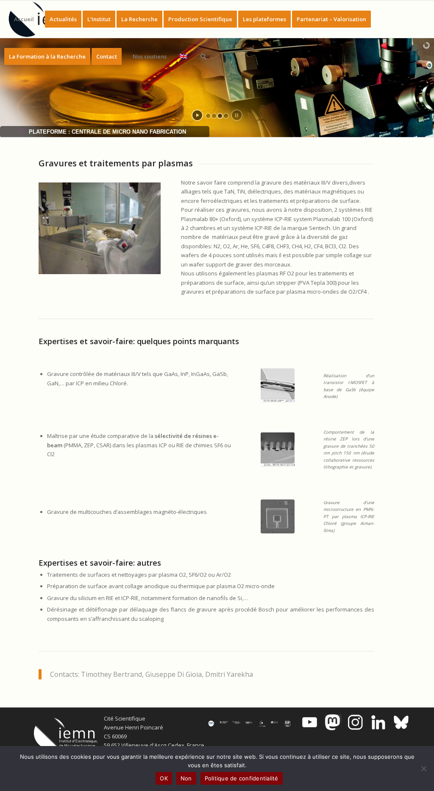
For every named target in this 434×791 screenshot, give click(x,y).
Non (186, 778)
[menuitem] (23, 19)
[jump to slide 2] (214, 116)
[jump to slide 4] (226, 116)
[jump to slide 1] (208, 116)
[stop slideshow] (236, 115)
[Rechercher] (203, 56)
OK (164, 778)
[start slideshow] (197, 115)
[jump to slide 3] (220, 116)
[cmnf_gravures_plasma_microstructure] (278, 516)
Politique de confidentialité (241, 778)
